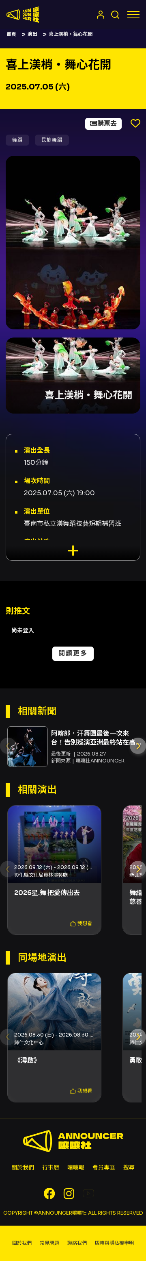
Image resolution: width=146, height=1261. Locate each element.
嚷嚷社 (22, 15)
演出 (32, 34)
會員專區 (103, 1167)
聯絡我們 (77, 1243)
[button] (138, 746)
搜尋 (129, 1167)
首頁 (11, 34)
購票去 (107, 123)
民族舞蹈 (51, 140)
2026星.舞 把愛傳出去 (47, 893)
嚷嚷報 (75, 1167)
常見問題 (49, 1243)
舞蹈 (17, 140)
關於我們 (22, 1167)
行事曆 (50, 1167)
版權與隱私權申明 (114, 1243)
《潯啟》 (27, 1060)
